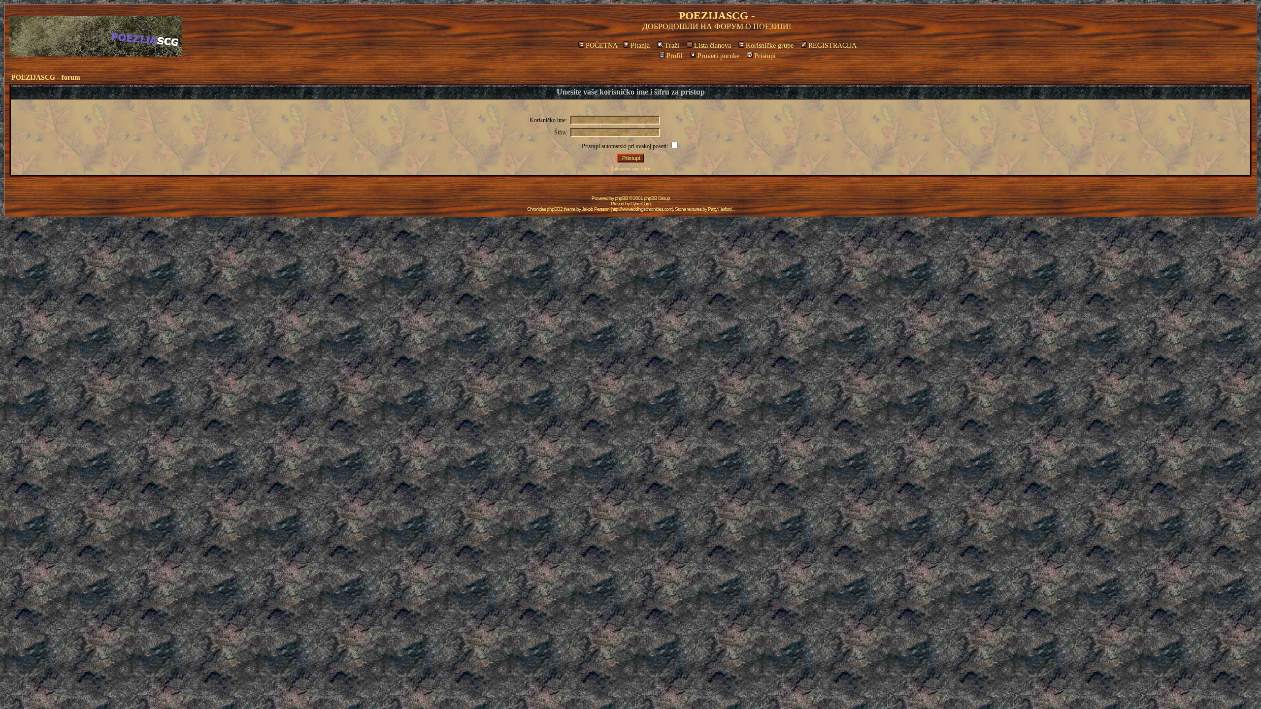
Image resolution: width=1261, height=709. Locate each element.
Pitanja (640, 45)
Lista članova (712, 45)
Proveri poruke (718, 56)
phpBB (621, 198)
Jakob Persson (595, 209)
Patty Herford (719, 209)
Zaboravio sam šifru (630, 168)
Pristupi (765, 56)
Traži (671, 45)
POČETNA (602, 45)
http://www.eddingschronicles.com (641, 209)
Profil (674, 56)
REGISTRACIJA (832, 45)
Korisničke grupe (770, 45)
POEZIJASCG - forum (45, 77)
